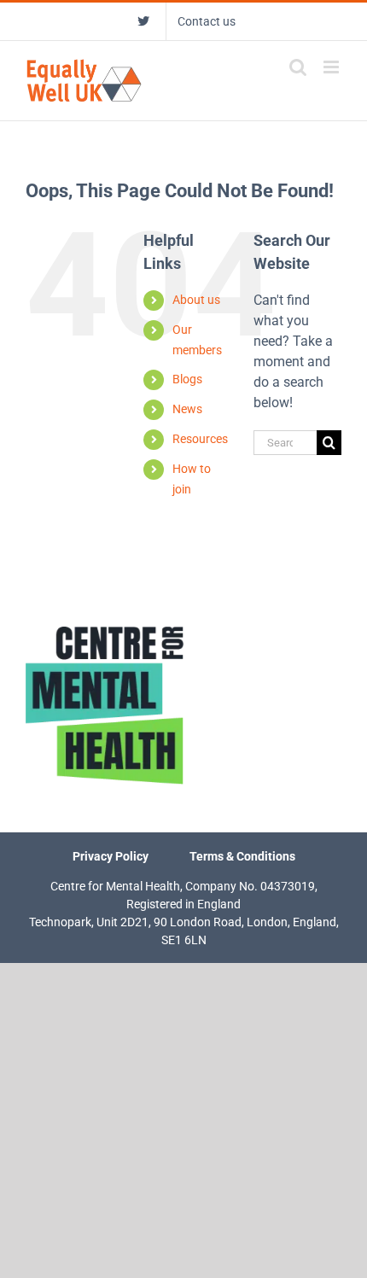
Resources (200, 439)
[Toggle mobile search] (297, 67)
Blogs (187, 379)
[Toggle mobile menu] (332, 67)
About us (196, 299)
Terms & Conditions (242, 856)
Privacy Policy (111, 856)
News (187, 409)
